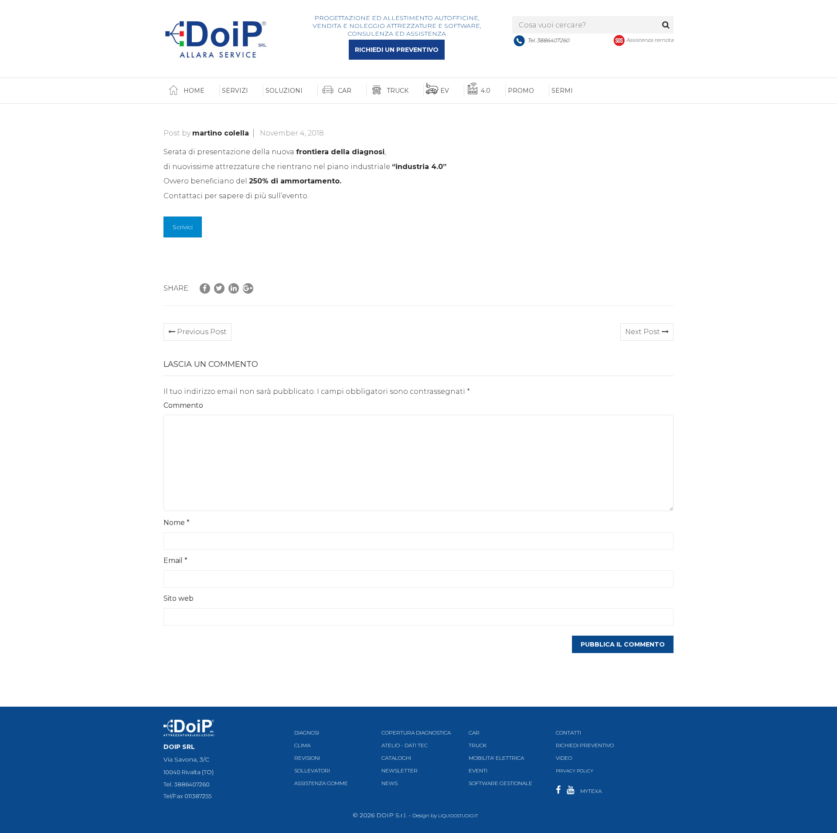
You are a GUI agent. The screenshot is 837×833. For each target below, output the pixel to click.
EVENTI (478, 770)
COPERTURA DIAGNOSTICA (416, 732)
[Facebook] (205, 288)
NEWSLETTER (399, 770)
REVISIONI (307, 758)
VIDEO (564, 758)
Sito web (178, 598)
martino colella (220, 133)
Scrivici (183, 227)
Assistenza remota (650, 40)
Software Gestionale (500, 783)
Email (175, 560)
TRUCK (478, 745)
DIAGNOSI (306, 732)
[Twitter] (219, 288)
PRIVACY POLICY (574, 771)
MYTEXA (591, 791)
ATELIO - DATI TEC (404, 745)
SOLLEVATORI (312, 770)
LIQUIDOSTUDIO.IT (458, 816)
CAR (474, 732)
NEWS (389, 783)
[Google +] (248, 288)
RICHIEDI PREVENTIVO (585, 745)
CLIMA (302, 745)
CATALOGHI (396, 758)
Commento (183, 405)
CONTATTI (568, 732)
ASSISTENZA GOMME (321, 783)
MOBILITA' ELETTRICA (496, 758)
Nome (176, 522)
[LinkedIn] (233, 288)
